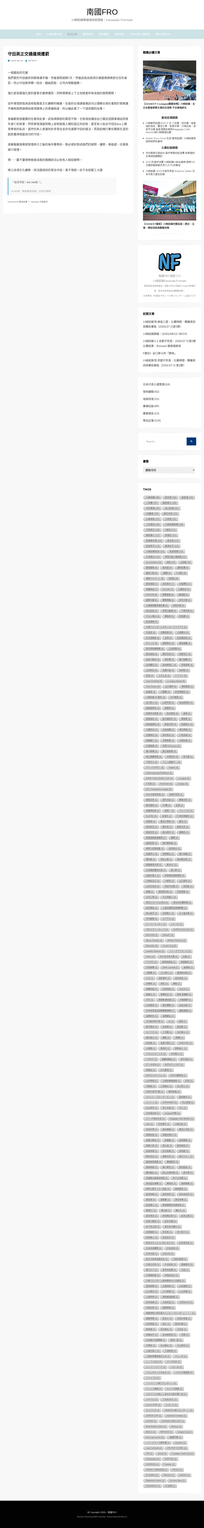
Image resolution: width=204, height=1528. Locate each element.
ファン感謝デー (171, 762)
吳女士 (167, 1318)
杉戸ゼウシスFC (174, 1064)
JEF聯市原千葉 (154, 1021)
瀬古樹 (150, 859)
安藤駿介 (151, 740)
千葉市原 (187, 611)
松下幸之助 (152, 1226)
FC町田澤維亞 (185, 816)
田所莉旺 (168, 1194)
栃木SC (172, 865)
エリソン (151, 1102)
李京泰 (167, 1232)
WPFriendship (99, 1516)
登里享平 (153, 546)
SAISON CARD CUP (172, 1421)
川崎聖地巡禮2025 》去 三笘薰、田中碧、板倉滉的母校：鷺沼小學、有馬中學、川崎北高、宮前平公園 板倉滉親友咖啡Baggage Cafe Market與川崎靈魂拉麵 (171, 128)
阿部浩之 (184, 654)
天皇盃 (150, 632)
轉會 (166, 1037)
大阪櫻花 (184, 584)
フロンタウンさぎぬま (158, 1372)
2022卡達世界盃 (155, 794)
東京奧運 (185, 729)
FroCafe (168, 589)
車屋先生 (151, 832)
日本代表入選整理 (140, 34)
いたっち (176, 924)
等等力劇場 (169, 611)
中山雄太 (166, 1345)
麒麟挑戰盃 (168, 1059)
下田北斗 (151, 762)
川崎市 (169, 881)
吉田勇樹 (151, 1324)
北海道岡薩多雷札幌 (157, 605)
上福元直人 (152, 1351)
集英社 (165, 1048)
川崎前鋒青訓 (155, 551)
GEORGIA (152, 1464)
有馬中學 (151, 1129)
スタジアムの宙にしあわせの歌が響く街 (166, 1394)
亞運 (184, 1334)
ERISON (151, 594)
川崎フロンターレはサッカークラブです (166, 627)
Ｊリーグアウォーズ (180, 951)
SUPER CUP (153, 1415)
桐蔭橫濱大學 (153, 865)
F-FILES (151, 962)
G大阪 (150, 784)
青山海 (167, 1145)
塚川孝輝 (151, 751)
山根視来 (168, 1286)
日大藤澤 (166, 1070)
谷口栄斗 (182, 1086)
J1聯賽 (165, 692)
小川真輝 (168, 1291)
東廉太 (150, 994)
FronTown (166, 784)
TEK (149, 1000)
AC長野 (170, 1486)
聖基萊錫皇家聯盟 (156, 838)
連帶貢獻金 (168, 962)
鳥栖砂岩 (151, 1135)
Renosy (176, 1426)
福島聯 (188, 967)
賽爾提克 (172, 1162)
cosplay (182, 784)
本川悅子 (182, 1232)
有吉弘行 (168, 1237)
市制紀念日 (171, 1275)
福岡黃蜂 (187, 1183)
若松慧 (169, 659)
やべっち (151, 643)
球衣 (171, 562)
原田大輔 (180, 1324)
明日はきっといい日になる (160, 1243)
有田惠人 (151, 1237)
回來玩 (173, 578)
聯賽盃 (183, 832)
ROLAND (151, 935)
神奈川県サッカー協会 (158, 1189)
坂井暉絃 (151, 908)
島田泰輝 (151, 1286)
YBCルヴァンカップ (157, 929)
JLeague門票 (172, 1113)
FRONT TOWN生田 (156, 1469)
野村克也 (151, 1156)
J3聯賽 (150, 973)
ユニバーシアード (155, 1367)
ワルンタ (180, 1356)
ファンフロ (186, 811)
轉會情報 (168, 600)
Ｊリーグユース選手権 (158, 1442)
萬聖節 (185, 719)
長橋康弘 (168, 1016)
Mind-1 (150, 1432)
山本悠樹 (174, 648)
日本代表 (151, 1253)
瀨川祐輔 (184, 659)
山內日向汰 (152, 886)
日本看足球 (152, 1113)
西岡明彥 (151, 1167)
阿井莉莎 (151, 827)
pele (149, 1124)
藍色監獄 (184, 1167)
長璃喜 (150, 692)
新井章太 (168, 735)
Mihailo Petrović (176, 940)
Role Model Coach (156, 1426)
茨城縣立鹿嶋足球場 (157, 1178)
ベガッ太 (176, 1367)
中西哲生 (172, 757)
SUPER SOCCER (183, 929)
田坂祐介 (187, 724)
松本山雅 (187, 1216)
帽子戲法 (151, 1027)
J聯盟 (167, 573)
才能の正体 (152, 1264)
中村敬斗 (176, 1054)
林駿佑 (150, 1070)
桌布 (164, 983)
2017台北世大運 (169, 956)
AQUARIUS (153, 1486)
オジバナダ (152, 1410)
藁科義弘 (151, 1172)
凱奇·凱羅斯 (184, 994)
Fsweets (169, 1464)
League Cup (185, 1432)
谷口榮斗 (151, 702)
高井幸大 (168, 584)
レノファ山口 (153, 1361)
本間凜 (150, 821)
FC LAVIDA (153, 1064)
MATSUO (166, 1432)
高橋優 (169, 1140)
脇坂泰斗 (169, 503)
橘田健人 (153, 535)
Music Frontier (154, 940)
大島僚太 (153, 557)
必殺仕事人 (152, 875)
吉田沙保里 (183, 1318)
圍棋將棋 (168, 1307)
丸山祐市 (151, 1108)
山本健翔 (184, 1286)
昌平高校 (186, 1059)
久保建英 (151, 1005)
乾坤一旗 (176, 1340)
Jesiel (162, 1453)
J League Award (176, 681)
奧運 (149, 892)
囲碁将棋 (151, 1318)
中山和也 (182, 1345)
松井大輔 (170, 1221)
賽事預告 (148, 413)
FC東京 (181, 573)
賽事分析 (184, 800)
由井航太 (174, 848)
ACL (182, 1108)
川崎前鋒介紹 (54, 34)
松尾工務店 (152, 1221)
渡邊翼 (165, 1199)
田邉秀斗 (151, 854)
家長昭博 (176, 551)
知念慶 (183, 616)
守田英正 (44, 202)
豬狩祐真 (174, 1091)
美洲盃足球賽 (153, 1183)
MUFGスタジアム (155, 1075)
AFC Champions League (158, 789)
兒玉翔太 (166, 1329)
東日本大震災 (172, 1226)
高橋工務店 (152, 1140)
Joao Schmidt (154, 681)
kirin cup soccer (155, 1437)
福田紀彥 (151, 843)
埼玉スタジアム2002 (157, 902)
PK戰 (167, 805)
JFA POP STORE (176, 1448)
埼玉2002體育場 (182, 902)
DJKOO (184, 1475)
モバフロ (151, 1032)
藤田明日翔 (184, 973)
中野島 (150, 1345)
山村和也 (151, 670)
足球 (179, 805)
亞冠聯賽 (151, 967)
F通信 (170, 530)
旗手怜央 (170, 513)
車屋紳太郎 (154, 540)
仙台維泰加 (169, 1334)
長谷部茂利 (186, 702)
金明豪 (183, 1151)
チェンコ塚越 (153, 1388)
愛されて (151, 1270)
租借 (182, 1021)
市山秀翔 (187, 1102)
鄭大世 (167, 827)
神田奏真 (187, 686)
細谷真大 (151, 1037)
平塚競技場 (152, 1275)
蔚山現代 (168, 832)
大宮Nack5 (185, 1302)
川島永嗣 (184, 735)
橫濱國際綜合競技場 (173, 1205)
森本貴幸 (151, 1216)
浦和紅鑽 (182, 567)
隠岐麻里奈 (152, 708)
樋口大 (180, 1210)
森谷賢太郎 (183, 859)
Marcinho (151, 946)
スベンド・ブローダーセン (160, 1097)
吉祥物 (183, 670)
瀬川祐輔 (184, 854)
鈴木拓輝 (168, 1151)
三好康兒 (153, 524)
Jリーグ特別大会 (155, 1118)
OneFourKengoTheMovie (159, 773)
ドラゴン (180, 675)
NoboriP (168, 935)
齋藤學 (169, 708)
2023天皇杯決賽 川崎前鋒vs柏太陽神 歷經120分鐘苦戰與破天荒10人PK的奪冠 (170, 163)
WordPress (122, 1516)
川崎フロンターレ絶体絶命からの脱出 (165, 1280)
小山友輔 (184, 1291)
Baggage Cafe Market (181, 1118)
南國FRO (102, 12)
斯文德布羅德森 (155, 648)
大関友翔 (184, 740)
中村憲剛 (153, 508)
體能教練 (185, 1010)
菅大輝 (188, 1172)
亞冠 (149, 675)
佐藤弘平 (151, 1334)
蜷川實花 (168, 1167)
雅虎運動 (168, 1005)
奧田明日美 (165, 892)
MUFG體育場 (178, 1075)
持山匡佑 (151, 611)
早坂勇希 (187, 665)
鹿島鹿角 (151, 567)
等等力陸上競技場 (175, 557)
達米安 (173, 540)
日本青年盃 (185, 1243)
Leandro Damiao (155, 951)
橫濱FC (151, 1210)
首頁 (38, 34)
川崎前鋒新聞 (174, 524)
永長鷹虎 (151, 665)
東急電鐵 (184, 643)
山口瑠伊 (170, 686)
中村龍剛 (151, 919)
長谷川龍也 (152, 659)
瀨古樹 (150, 1199)
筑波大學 (170, 724)
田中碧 (170, 497)
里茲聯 (181, 1027)
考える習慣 (179, 1178)
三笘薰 (151, 503)
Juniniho (180, 1442)
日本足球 (172, 1248)
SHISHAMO (170, 1102)
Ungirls (173, 767)
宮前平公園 (171, 886)
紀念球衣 (180, 978)
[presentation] (169, 80)
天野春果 (168, 740)
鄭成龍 (183, 594)
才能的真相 (179, 1259)
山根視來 (153, 519)
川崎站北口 (152, 881)
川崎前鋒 (153, 497)
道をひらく (186, 1156)
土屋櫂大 (182, 632)
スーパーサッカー (156, 924)
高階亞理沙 (169, 1135)
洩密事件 (164, 978)
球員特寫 (119, 34)
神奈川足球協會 (155, 848)
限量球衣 (151, 719)
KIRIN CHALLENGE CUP (159, 778)
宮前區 (188, 886)
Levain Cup (169, 946)
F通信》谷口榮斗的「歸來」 (160, 353)
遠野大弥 (168, 1156)
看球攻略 (151, 1194)
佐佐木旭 (178, 605)
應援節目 (187, 1264)
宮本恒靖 (151, 1302)
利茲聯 (150, 1043)
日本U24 (168, 1253)
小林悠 (170, 519)
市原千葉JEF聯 (154, 1091)
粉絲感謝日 (152, 724)
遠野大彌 (151, 600)
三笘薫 (167, 1032)
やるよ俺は (152, 616)
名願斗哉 (168, 670)
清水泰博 (180, 1199)
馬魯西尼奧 (152, 811)
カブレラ (171, 1405)
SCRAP (151, 1421)
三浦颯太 (166, 1086)
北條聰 (150, 1048)
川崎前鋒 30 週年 (155, 697)
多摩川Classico (171, 746)
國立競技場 (169, 751)
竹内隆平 (163, 1124)
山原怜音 (168, 702)
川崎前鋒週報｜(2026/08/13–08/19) (165, 333)
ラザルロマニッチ (156, 1054)
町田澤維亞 (182, 692)
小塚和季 (151, 1297)
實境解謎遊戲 (170, 1297)
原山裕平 (151, 913)
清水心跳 (166, 859)
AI (171, 1021)
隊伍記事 (72, 34)
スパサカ (168, 919)
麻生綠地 (151, 654)
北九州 (183, 989)
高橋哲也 (151, 1016)
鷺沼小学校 (186, 1129)
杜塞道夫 (151, 735)
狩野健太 (168, 854)
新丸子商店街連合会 (157, 1259)
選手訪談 (168, 800)
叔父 (166, 1324)
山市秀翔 (151, 1081)
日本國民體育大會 (156, 870)
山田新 (185, 562)
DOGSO (168, 1475)
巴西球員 (168, 989)
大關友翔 (166, 632)
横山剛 (165, 1210)
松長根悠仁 (169, 665)
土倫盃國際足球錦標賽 (174, 908)
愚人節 (175, 870)
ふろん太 (164, 675)
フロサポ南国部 (184, 1372)
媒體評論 (151, 989)
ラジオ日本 (173, 1361)
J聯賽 (179, 1037)
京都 (186, 956)
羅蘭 (174, 838)
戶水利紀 (170, 1264)
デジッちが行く (155, 767)
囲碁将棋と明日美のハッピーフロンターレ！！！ (170, 1313)
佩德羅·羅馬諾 (166, 1000)
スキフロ (151, 1399)
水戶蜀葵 (176, 697)
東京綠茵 (151, 584)
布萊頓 (167, 1027)
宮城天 (170, 535)
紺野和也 (168, 643)
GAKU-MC (185, 1043)
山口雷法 (151, 1291)
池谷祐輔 (168, 729)
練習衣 (171, 1183)
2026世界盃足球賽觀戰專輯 (160, 1010)
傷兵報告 (151, 805)
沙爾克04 (151, 729)
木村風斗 (182, 1032)
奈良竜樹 (182, 892)
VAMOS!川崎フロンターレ (178, 1410)
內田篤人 (168, 913)
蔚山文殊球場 (170, 1172)
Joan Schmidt (154, 1448)
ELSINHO (152, 1475)
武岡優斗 (151, 1205)
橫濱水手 (172, 546)
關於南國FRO (163, 34)
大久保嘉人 (169, 897)
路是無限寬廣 (153, 1162)
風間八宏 (151, 1145)
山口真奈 (184, 881)
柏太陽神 (151, 621)
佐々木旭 (168, 1108)
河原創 (150, 1086)
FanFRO (151, 816)
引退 (184, 1270)
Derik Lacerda (170, 967)
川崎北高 (180, 1124)
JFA (149, 1453)
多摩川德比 (167, 1043)
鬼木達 (167, 567)
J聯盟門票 (175, 1437)
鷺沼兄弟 (168, 654)
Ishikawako (152, 1459)
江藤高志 (183, 589)
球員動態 (186, 962)
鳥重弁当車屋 (153, 713)
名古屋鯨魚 (152, 638)
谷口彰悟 (172, 508)
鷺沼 (182, 821)
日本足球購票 (153, 1248)
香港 (186, 713)
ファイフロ (152, 1378)
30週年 (150, 983)
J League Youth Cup (182, 1453)
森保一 (169, 811)
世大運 (188, 757)
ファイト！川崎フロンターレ (161, 1383)
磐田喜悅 (180, 1189)
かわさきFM (153, 1405)
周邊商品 (151, 589)
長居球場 (151, 1151)
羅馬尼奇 (151, 800)
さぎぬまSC (170, 1399)
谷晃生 (166, 816)
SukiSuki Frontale (176, 1415)
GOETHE (170, 1459)
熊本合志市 (186, 1194)
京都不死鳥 (175, 794)
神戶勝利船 (169, 843)
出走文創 (184, 1005)
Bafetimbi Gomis (155, 1480)
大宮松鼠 (168, 1302)
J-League (183, 778)
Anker (150, 956)
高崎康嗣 (184, 1140)
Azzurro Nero (177, 1480)
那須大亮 (182, 827)
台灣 (168, 638)
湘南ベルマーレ (155, 578)
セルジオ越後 (174, 1388)
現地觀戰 (103, 34)
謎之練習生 (169, 719)
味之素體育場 (153, 757)
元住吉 (181, 1329)
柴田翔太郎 (169, 1216)
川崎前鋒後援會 (171, 1081)
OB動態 (152, 513)
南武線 (150, 1329)
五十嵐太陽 (186, 913)
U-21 (149, 978)
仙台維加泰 (183, 638)
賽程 (176, 983)
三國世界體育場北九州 (158, 1356)
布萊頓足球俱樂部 (174, 875)
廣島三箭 (151, 573)
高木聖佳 (172, 713)
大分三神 (151, 897)
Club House (153, 686)
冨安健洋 (184, 1097)
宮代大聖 (184, 600)
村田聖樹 (151, 1232)
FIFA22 (177, 1469)
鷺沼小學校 (167, 821)
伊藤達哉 (168, 594)
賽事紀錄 (88, 34)
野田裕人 (180, 1048)
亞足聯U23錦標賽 (155, 1340)
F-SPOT (151, 1059)
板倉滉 (187, 497)
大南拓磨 (151, 746)
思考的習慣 (169, 1270)
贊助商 (169, 616)
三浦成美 (170, 1351)
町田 (189, 1081)
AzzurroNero (153, 562)
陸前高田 (182, 1145)
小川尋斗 (166, 973)
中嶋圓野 (185, 1000)
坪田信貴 (151, 1307)
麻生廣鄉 (168, 1129)
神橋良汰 (166, 994)
